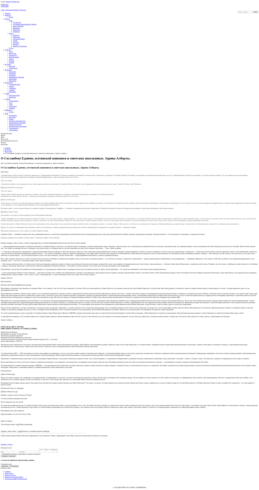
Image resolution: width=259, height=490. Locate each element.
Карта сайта (9, 473)
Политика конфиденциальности (16, 479)
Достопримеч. (14, 101)
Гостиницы (13, 106)
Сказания (12, 75)
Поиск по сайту (10, 475)
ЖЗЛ (6, 114)
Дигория (16, 42)
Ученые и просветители (17, 121)
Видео (11, 17)
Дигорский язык (14, 84)
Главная (7, 13)
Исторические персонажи (18, 126)
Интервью (12, 92)
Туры (11, 104)
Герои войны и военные (17, 123)
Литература (13, 55)
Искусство (12, 53)
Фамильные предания (16, 77)
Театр (11, 52)
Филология (9, 83)
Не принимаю (14, 466)
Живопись (16, 28)
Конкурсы (12, 97)
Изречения (12, 81)
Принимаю (5, 466)
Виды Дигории (18, 26)
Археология (13, 68)
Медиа (7, 19)
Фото (11, 21)
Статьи (11, 86)
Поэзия (11, 62)
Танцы (11, 59)
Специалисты (13, 128)
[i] (1, 436)
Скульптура (17, 22)
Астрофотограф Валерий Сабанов (24, 24)
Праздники (13, 79)
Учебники (12, 88)
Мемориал (8, 110)
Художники (13, 115)
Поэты (11, 119)
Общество (16, 30)
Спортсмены (13, 130)
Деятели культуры (15, 124)
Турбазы (12, 108)
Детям (15, 41)
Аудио (11, 48)
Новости (8, 15)
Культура (16, 35)
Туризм (7, 99)
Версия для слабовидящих (14, 477)
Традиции (12, 72)
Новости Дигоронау (20, 46)
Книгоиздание (14, 57)
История (8, 64)
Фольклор (8, 70)
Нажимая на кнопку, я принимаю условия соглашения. (22, 454)
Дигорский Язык (19, 39)
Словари (12, 90)
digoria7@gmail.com (12, 2)
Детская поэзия (14, 95)
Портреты (16, 32)
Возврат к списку (7, 444)
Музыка (15, 44)
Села (10, 103)
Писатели (12, 117)
